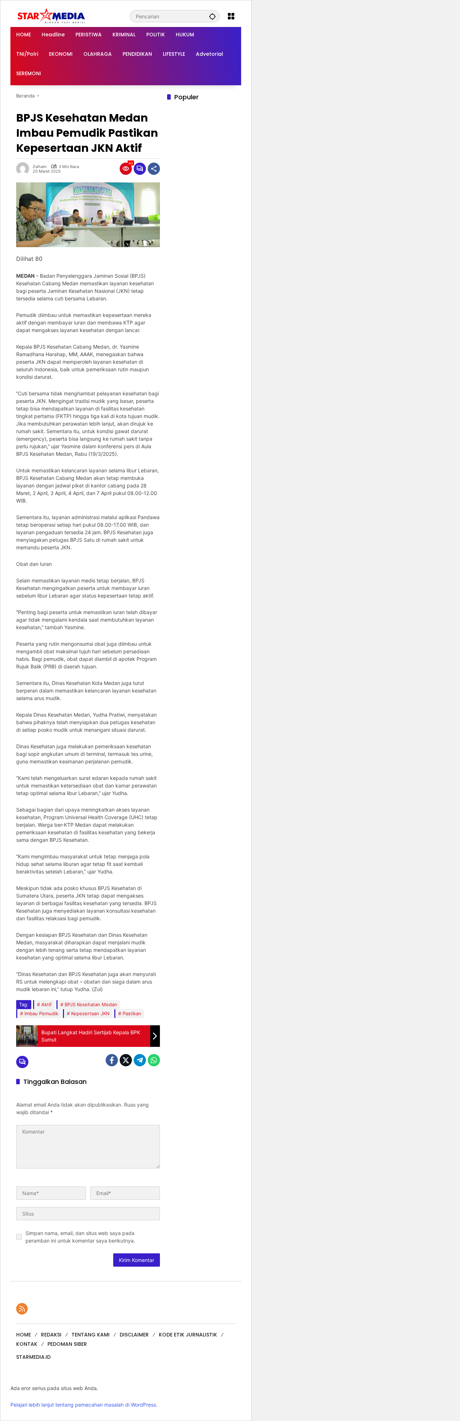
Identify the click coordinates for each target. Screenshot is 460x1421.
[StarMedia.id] (52, 16)
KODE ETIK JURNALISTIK (188, 1334)
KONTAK (26, 1344)
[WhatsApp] (154, 1060)
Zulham (40, 167)
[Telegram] (140, 1060)
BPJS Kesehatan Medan (91, 1004)
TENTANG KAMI (91, 1334)
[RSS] (22, 1309)
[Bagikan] (154, 169)
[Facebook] (112, 1060)
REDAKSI (51, 1334)
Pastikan (132, 1013)
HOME (23, 1334)
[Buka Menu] (231, 16)
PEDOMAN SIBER (67, 1344)
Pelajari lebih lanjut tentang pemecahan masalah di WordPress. (83, 1405)
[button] (212, 16)
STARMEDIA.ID (33, 1357)
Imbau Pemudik (41, 1013)
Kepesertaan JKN (90, 1013)
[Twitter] (126, 1060)
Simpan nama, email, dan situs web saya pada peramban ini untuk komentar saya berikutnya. (80, 1237)
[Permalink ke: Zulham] (24, 168)
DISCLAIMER (134, 1334)
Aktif (46, 1004)
